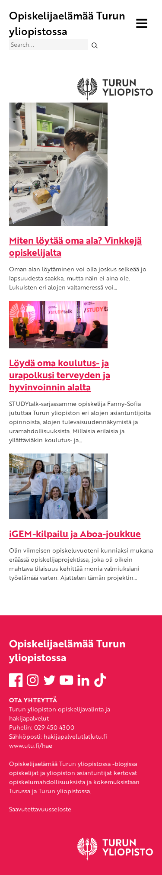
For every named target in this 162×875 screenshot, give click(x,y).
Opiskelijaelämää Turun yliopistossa (67, 23)
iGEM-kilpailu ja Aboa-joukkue (75, 533)
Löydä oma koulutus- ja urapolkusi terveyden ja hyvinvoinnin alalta (59, 374)
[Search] (94, 45)
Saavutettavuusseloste (40, 809)
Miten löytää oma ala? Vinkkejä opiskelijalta (75, 246)
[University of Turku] (115, 858)
